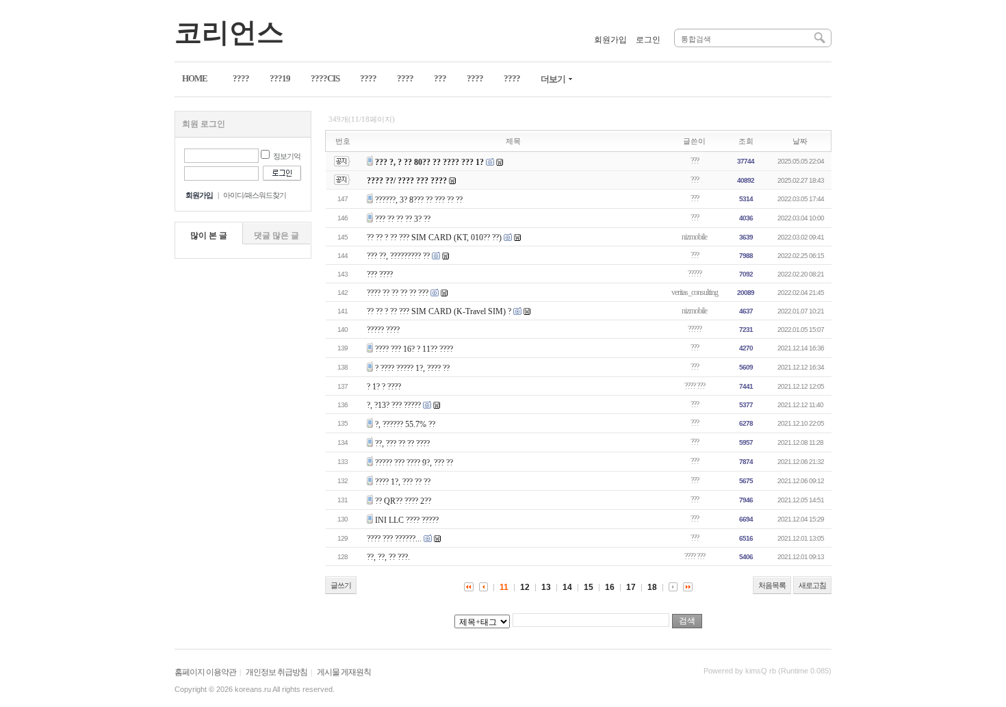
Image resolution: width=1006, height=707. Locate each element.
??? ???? (380, 274)
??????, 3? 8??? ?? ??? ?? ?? (419, 200)
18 (652, 587)
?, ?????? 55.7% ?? (405, 424)
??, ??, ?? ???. (388, 557)
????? (694, 274)
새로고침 (812, 585)
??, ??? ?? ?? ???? (402, 443)
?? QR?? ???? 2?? (403, 501)
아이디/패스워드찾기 (254, 195)
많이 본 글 (208, 235)
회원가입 (610, 39)
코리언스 (229, 32)
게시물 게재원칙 (344, 672)
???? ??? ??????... (394, 538)
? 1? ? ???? (384, 386)
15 (588, 587)
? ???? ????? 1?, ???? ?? (412, 368)
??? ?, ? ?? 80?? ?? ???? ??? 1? (429, 162)
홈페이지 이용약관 (205, 672)
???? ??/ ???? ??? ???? (407, 180)
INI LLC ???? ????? (407, 520)
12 (525, 587)
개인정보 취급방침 (276, 672)
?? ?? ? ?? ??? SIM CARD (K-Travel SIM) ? (439, 311)
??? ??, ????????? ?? (398, 256)
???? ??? (694, 386)
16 (610, 587)
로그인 (648, 39)
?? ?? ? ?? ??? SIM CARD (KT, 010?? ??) (434, 237)
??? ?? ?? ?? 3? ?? (402, 219)
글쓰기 (341, 585)
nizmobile (694, 237)
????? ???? (383, 330)
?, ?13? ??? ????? (394, 405)
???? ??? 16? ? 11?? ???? (414, 349)
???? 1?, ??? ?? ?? (402, 482)
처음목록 (772, 585)
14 (567, 587)
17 (631, 587)
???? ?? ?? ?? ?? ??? (397, 293)
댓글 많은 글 (276, 235)
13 (546, 587)
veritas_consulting (694, 292)
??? (695, 161)
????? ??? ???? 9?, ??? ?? (414, 462)
